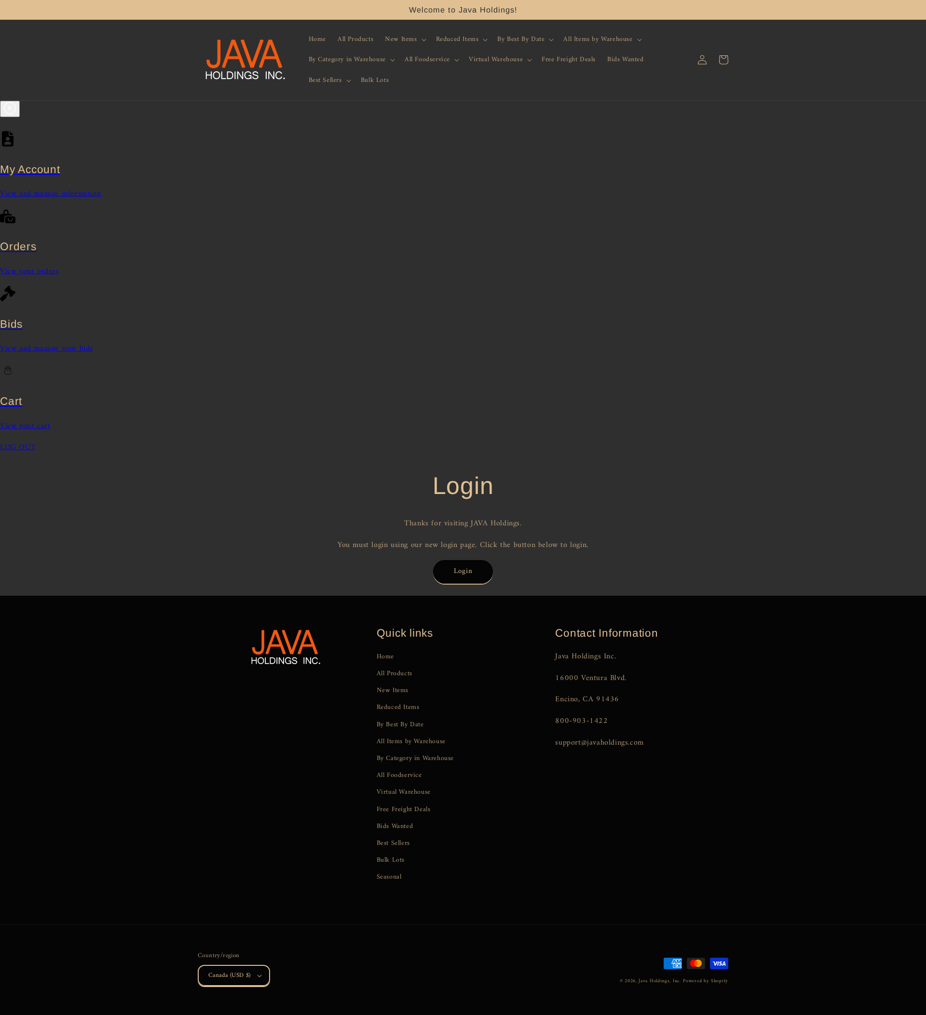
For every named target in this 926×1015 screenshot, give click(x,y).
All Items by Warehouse (411, 741)
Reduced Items (398, 707)
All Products (394, 674)
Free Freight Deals (404, 809)
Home (385, 657)
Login (463, 571)
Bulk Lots (391, 860)
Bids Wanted (395, 826)
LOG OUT (18, 447)
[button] (404, 39)
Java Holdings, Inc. (660, 981)
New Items (393, 690)
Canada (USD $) (229, 975)
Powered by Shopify (705, 981)
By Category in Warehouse (415, 758)
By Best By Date (400, 725)
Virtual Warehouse (404, 792)
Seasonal (389, 877)
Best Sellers (393, 843)
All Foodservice (399, 775)
